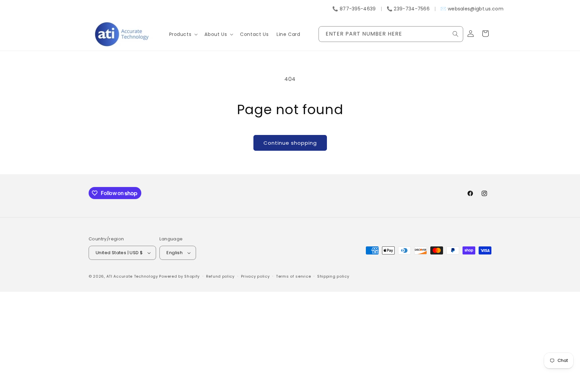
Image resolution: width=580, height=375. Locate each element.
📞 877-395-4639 (354, 8)
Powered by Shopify (179, 276)
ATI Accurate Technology (132, 276)
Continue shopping (290, 142)
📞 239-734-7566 (408, 8)
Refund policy (220, 276)
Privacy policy (255, 276)
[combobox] (391, 34)
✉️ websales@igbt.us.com (471, 8)
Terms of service (293, 276)
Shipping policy (333, 276)
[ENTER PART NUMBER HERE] (455, 34)
